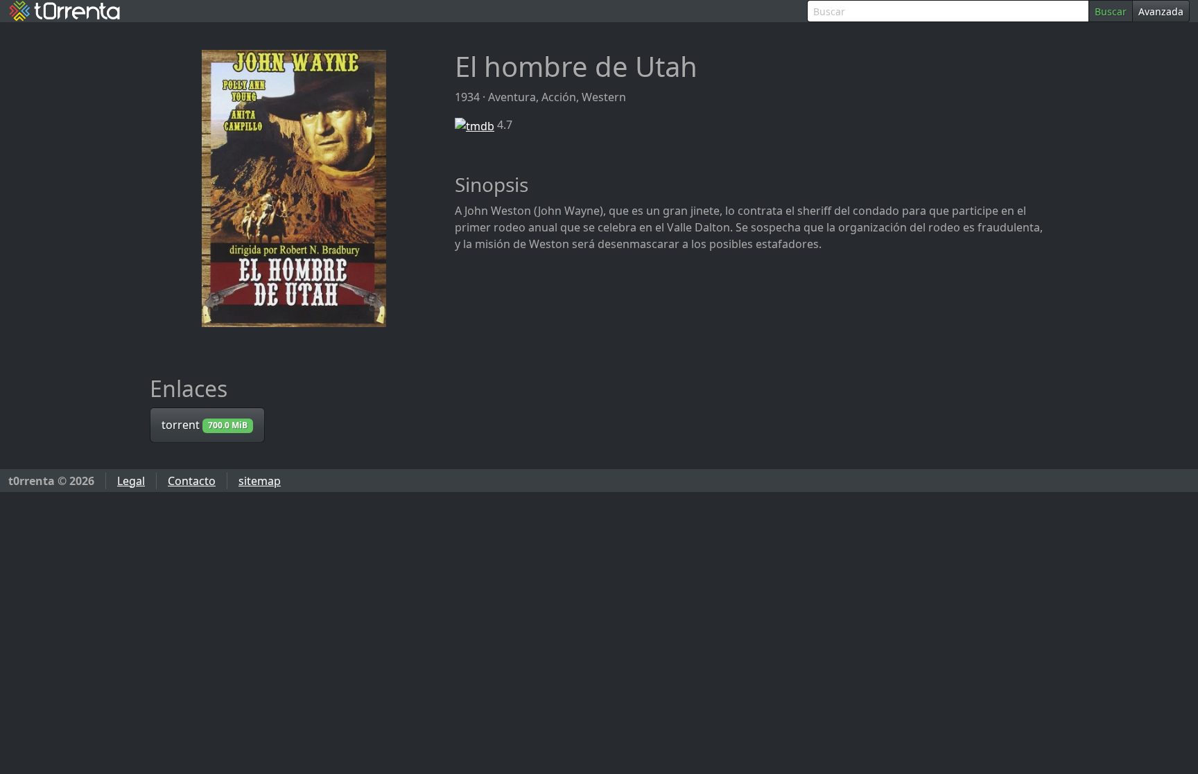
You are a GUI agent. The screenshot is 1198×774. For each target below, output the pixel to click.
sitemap (259, 481)
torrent (205, 424)
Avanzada (1160, 11)
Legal (131, 481)
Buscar (1111, 11)
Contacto (192, 481)
